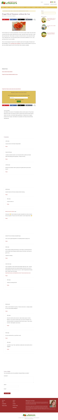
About (14, 401)
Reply (6, 146)
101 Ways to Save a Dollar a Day (51, 26)
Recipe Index (4, 405)
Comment (6, 375)
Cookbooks (4, 403)
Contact (14, 403)
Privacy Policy (15, 405)
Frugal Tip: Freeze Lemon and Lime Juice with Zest (11, 88)
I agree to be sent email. (19, 99)
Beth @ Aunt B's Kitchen (9, 211)
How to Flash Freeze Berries (7, 71)
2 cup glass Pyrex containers (15, 43)
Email (5, 388)
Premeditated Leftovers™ (9, 2)
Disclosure (14, 407)
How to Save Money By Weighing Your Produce (51, 33)
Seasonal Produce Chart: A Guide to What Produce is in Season (51, 19)
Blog (3, 401)
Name (5, 384)
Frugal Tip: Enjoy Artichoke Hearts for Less (10, 74)
